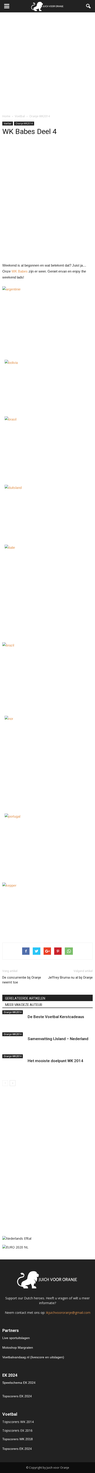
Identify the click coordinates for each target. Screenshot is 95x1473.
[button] (88, 6)
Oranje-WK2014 (24, 123)
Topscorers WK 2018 (17, 1439)
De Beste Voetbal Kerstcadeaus (56, 1016)
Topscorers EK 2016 (17, 1430)
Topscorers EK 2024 (17, 1396)
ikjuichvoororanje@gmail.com (68, 1312)
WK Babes (20, 271)
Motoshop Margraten (17, 1347)
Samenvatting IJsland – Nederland (58, 1038)
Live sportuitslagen (16, 1338)
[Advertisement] (47, 62)
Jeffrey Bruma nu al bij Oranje (70, 977)
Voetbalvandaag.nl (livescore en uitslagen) (33, 1357)
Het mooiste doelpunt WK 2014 (55, 1060)
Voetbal (8, 123)
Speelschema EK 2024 (19, 1382)
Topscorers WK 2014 (18, 1422)
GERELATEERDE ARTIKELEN (25, 998)
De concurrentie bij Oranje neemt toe (21, 979)
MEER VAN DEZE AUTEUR (23, 1005)
